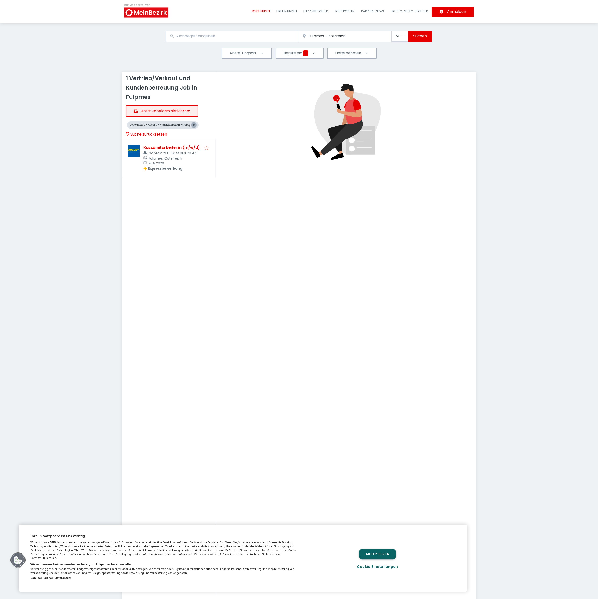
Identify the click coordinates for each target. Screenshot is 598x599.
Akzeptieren (378, 554)
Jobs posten (345, 11)
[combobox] (232, 36)
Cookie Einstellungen (377, 566)
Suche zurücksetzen (148, 134)
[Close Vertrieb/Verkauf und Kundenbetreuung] (194, 125)
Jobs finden (260, 11)
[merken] (207, 148)
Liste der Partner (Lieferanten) (50, 578)
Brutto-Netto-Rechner (409, 11)
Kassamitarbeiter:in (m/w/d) (171, 147)
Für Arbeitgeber (315, 11)
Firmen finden (286, 11)
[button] (18, 560)
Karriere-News (372, 11)
